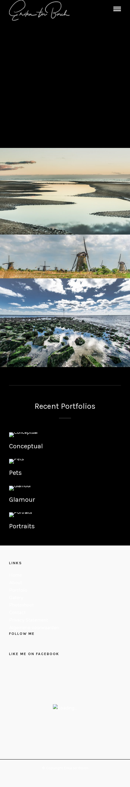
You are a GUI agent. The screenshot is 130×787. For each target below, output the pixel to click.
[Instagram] (24, 645)
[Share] (107, 9)
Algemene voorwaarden (34, 627)
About (15, 582)
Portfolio (18, 590)
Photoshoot (21, 605)
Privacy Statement (28, 620)
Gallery (16, 597)
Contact (17, 612)
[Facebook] (14, 645)
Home (15, 575)
